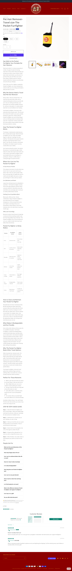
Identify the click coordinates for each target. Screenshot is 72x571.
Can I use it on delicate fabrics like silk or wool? (13, 457)
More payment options (13, 58)
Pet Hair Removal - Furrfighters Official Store (22, 568)
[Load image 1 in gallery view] (32, 64)
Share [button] (5, 506)
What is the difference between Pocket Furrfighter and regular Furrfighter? (13, 488)
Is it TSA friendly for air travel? (11, 484)
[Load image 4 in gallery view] (55, 64)
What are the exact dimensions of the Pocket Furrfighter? (13, 447)
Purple (5, 41)
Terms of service (51, 568)
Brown (11, 38)
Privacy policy (45, 568)
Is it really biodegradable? (10, 465)
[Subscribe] (24, 558)
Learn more (17, 502)
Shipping (10, 30)
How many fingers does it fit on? (11, 452)
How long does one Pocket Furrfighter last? (13, 470)
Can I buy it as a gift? (9, 493)
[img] (11, 528)
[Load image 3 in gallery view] (47, 64)
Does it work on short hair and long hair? (12, 479)
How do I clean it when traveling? (12, 462)
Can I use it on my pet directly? (11, 475)
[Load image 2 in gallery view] (39, 64)
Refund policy (39, 568)
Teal (17, 38)
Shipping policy (57, 568)
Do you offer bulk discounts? (11, 497)
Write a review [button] (56, 519)
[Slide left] (27, 64)
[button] (62, 8)
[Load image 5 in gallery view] (62, 64)
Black (5, 38)
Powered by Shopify (32, 568)
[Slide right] (68, 64)
